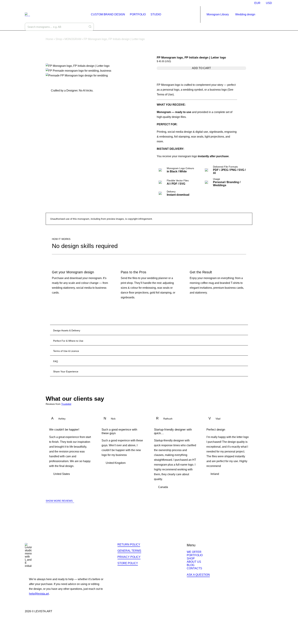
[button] (267, 14)
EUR (257, 3)
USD (269, 3)
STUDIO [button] (156, 14)
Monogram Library (218, 14)
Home (49, 39)
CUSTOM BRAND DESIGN (108, 14)
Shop (59, 39)
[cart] (271, 14)
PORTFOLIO (138, 14)
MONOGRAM (72, 39)
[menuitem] (257, 3)
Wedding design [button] (245, 14)
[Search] (90, 26)
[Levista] (27, 14)
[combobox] (59, 27)
